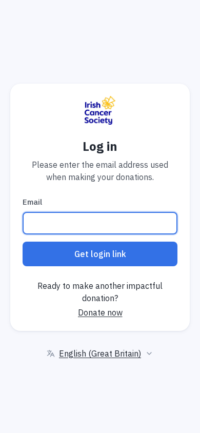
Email (32, 202)
